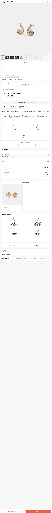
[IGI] (13, 106)
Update (17, 75)
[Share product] (2, 53)
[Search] (49, 1)
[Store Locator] (44, 1)
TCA (25, 68)
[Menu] (1, 1)
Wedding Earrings (43, 258)
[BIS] (5, 106)
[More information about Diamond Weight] (41, 131)
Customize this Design (37, 98)
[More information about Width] (35, 146)
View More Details (13, 98)
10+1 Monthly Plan (13, 511)
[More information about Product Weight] (28, 137)
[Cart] (47, 1)
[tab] (3, 57)
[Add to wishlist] (49, 53)
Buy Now (38, 511)
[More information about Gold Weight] (15, 131)
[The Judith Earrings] (12, 194)
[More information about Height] (18, 146)
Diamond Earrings (15, 258)
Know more (25, 240)
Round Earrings (23, 258)
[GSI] (21, 106)
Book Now (14, 71)
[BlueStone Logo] (8, 2)
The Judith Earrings (6, 205)
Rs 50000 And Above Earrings (33, 258)
